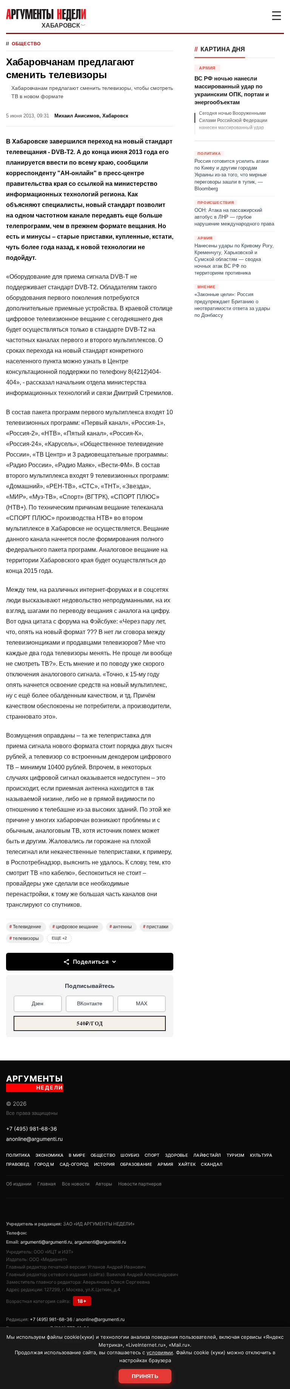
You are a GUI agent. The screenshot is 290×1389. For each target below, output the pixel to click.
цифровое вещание (75, 926)
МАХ (141, 1003)
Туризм (236, 1155)
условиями (160, 1352)
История (104, 1164)
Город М (44, 1164)
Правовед (17, 1164)
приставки (155, 926)
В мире (77, 1155)
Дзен (37, 1003)
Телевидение (25, 926)
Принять (145, 1376)
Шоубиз (129, 1155)
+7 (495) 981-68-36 (31, 1128)
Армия (165, 1164)
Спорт (152, 1155)
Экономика (49, 1155)
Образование (136, 1164)
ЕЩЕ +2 (59, 938)
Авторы (104, 1184)
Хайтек (187, 1164)
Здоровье (176, 1155)
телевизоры (24, 938)
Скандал (211, 1164)
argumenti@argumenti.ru (46, 1242)
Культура (261, 1155)
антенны (121, 926)
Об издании (18, 1184)
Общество (26, 43)
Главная (46, 1184)
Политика (18, 1155)
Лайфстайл (207, 1155)
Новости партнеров (140, 1184)
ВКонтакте (89, 1003)
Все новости (75, 1184)
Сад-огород (74, 1164)
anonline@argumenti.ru (34, 1139)
